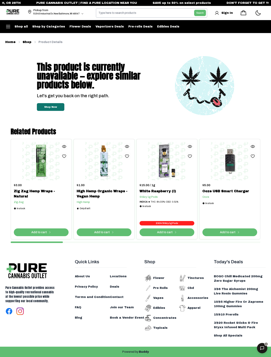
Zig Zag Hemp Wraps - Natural (34, 193)
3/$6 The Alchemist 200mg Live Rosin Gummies (236, 291)
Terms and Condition (92, 297)
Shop (27, 42)
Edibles (159, 307)
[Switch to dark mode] (258, 13)
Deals (114, 286)
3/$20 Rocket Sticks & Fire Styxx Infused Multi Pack (236, 325)
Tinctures (195, 278)
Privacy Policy (86, 286)
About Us (82, 276)
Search (200, 13)
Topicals (160, 327)
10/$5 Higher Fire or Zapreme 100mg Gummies (238, 304)
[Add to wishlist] (64, 156)
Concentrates (164, 317)
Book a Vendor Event (127, 317)
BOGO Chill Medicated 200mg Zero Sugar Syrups (238, 278)
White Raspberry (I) (158, 191)
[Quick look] (64, 146)
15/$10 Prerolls (226, 314)
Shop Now (50, 107)
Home (10, 42)
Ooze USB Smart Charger (225, 191)
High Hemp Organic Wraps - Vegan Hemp (102, 193)
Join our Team (122, 307)
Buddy (144, 351)
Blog (78, 317)
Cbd (190, 287)
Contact (117, 297)
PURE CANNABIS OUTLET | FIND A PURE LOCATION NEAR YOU (81, 2)
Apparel (193, 307)
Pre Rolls (160, 287)
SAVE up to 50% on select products (176, 2)
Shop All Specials (228, 335)
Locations (118, 276)
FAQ (78, 307)
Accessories (197, 297)
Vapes (158, 297)
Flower (158, 278)
